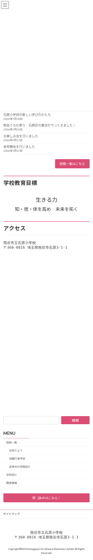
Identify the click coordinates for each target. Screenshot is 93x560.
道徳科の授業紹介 (20, 466)
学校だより (16, 450)
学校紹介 (11, 475)
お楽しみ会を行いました (20, 136)
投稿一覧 (11, 442)
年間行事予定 (17, 458)
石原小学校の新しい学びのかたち (27, 114)
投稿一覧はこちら (72, 164)
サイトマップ (11, 514)
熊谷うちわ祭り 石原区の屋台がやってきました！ (39, 125)
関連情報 (11, 483)
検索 (75, 420)
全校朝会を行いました (19, 146)
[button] (46, 497)
